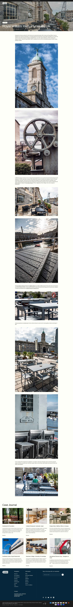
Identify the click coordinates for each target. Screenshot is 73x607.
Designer (52, 509)
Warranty (27, 581)
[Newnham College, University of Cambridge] (36, 546)
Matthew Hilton (32, 285)
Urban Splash (17, 182)
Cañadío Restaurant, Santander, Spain (35, 526)
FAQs (26, 573)
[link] (20, 593)
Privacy (26, 583)
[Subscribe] (63, 575)
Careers (15, 583)
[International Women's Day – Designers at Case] (60, 546)
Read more (3, 535)
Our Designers (16, 575)
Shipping (27, 578)
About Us (16, 573)
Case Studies (5, 22)
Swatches (16, 580)
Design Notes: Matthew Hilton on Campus (59, 526)
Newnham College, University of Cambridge (36, 556)
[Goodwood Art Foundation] (12, 516)
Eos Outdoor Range (29, 182)
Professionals (16, 581)
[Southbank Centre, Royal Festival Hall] (12, 546)
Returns (26, 580)
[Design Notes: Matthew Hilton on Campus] (60, 516)
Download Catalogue (29, 575)
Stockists (15, 578)
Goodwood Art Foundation (8, 526)
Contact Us (16, 586)
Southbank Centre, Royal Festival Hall (11, 556)
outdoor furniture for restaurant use (32, 288)
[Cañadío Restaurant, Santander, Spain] (36, 516)
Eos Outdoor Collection (21, 285)
